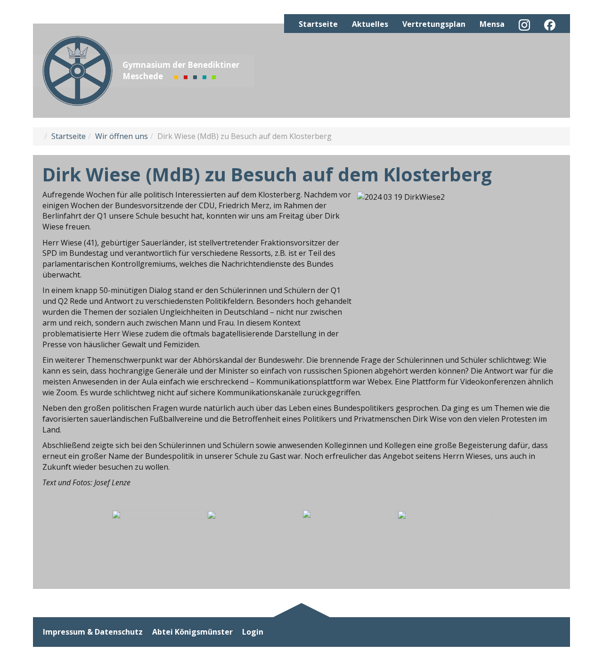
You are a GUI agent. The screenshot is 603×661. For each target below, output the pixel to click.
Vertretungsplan (433, 24)
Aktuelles (370, 24)
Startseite (318, 24)
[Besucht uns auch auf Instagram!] (524, 25)
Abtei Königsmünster (192, 632)
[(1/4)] (159, 541)
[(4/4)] (444, 541)
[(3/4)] (349, 541)
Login (252, 632)
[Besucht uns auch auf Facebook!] (549, 25)
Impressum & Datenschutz (93, 632)
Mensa (492, 24)
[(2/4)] (254, 541)
